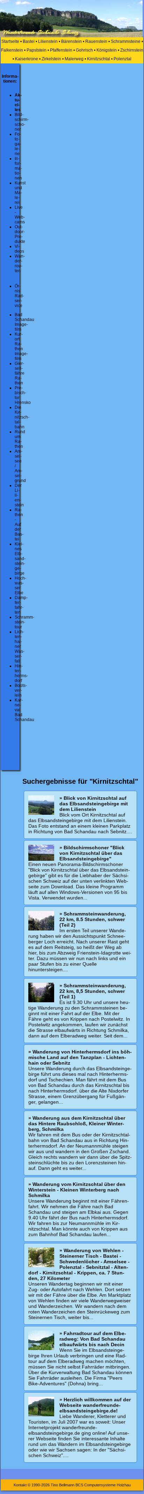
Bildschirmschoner (22, 122)
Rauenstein (96, 41)
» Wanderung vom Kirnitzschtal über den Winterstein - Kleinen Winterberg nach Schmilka (76, 1189)
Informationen (18, 168)
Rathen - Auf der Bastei (19, 524)
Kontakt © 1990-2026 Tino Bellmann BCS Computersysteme (65, 1485)
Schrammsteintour (24, 622)
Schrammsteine (126, 41)
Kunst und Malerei (20, 193)
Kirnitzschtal (98, 58)
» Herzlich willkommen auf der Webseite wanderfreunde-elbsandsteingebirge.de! (95, 1405)
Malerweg (74, 58)
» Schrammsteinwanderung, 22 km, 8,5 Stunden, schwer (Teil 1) (92, 991)
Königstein (106, 50)
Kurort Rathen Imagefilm (21, 346)
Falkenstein (12, 50)
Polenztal (122, 58)
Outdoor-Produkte (20, 234)
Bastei (29, 41)
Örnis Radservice (19, 296)
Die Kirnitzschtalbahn (22, 417)
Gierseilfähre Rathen (19, 373)
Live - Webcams (20, 214)
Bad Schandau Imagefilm (24, 322)
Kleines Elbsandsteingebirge (20, 559)
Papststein (36, 50)
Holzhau (124, 1485)
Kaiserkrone (26, 58)
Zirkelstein (51, 58)
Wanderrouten (20, 263)
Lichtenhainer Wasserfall (19, 646)
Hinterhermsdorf (21, 673)
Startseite (10, 41)
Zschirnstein (131, 50)
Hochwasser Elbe (20, 585)
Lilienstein (48, 41)
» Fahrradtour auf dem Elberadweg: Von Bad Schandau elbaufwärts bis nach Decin (92, 1339)
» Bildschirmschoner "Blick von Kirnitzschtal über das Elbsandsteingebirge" (91, 853)
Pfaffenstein (61, 50)
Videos (19, 249)
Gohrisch (84, 50)
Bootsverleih (21, 690)
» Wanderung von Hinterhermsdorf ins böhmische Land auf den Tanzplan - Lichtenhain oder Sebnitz (80, 1057)
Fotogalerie (18, 144)
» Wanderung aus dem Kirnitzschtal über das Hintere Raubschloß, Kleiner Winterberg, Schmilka (76, 1123)
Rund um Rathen (20, 439)
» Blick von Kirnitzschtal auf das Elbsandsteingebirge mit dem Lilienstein (93, 803)
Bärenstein (71, 41)
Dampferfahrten (21, 605)
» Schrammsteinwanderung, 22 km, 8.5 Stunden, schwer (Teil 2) (92, 919)
